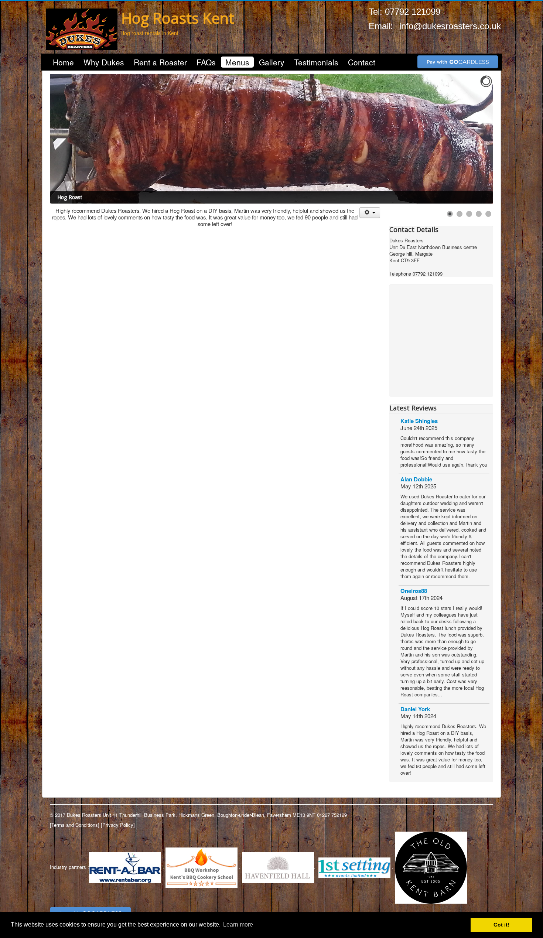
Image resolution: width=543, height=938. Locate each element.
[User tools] (369, 212)
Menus (237, 62)
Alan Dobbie (416, 479)
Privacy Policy (117, 824)
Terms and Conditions (74, 824)
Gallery (271, 62)
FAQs (206, 62)
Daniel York (415, 709)
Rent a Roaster (160, 62)
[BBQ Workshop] (201, 866)
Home (63, 62)
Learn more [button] (238, 924)
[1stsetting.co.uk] (354, 866)
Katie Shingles (419, 421)
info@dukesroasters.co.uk (450, 26)
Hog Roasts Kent (177, 18)
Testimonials (316, 62)
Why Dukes (103, 62)
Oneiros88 (413, 591)
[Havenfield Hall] (278, 866)
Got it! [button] (501, 925)
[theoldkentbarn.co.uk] (431, 866)
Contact (361, 62)
